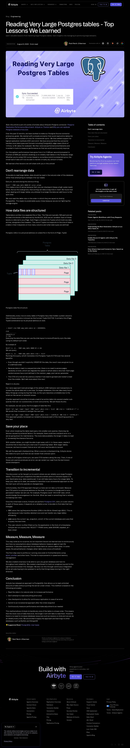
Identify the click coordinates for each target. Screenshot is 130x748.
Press (68, 708)
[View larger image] (42, 270)
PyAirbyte (50, 705)
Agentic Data (31, 708)
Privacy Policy (111, 702)
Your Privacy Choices (114, 706)
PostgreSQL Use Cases (30, 625)
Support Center (92, 702)
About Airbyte (71, 702)
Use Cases (70, 714)
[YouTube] (122, 744)
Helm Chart (90, 717)
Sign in (93, 4)
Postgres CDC (49, 502)
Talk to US (89, 677)
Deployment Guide (93, 714)
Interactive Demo (52, 714)
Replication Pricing (53, 723)
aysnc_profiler (11, 555)
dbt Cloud (90, 720)
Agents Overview (32, 702)
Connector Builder (53, 708)
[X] (115, 744)
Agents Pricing (31, 717)
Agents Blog (91, 735)
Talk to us (103, 4)
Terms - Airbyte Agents (114, 713)
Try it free (116, 4)
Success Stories (72, 711)
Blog (88, 732)
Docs (70, 4)
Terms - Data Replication (115, 710)
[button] (24, 4)
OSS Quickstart (92, 711)
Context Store (31, 705)
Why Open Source (72, 705)
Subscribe (106, 200)
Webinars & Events (73, 717)
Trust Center (91, 705)
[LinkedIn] (119, 744)
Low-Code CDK (92, 729)
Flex (48, 717)
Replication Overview (54, 702)
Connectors (63, 4)
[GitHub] (112, 744)
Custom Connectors (93, 723)
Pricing (77, 4)
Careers (69, 720)
